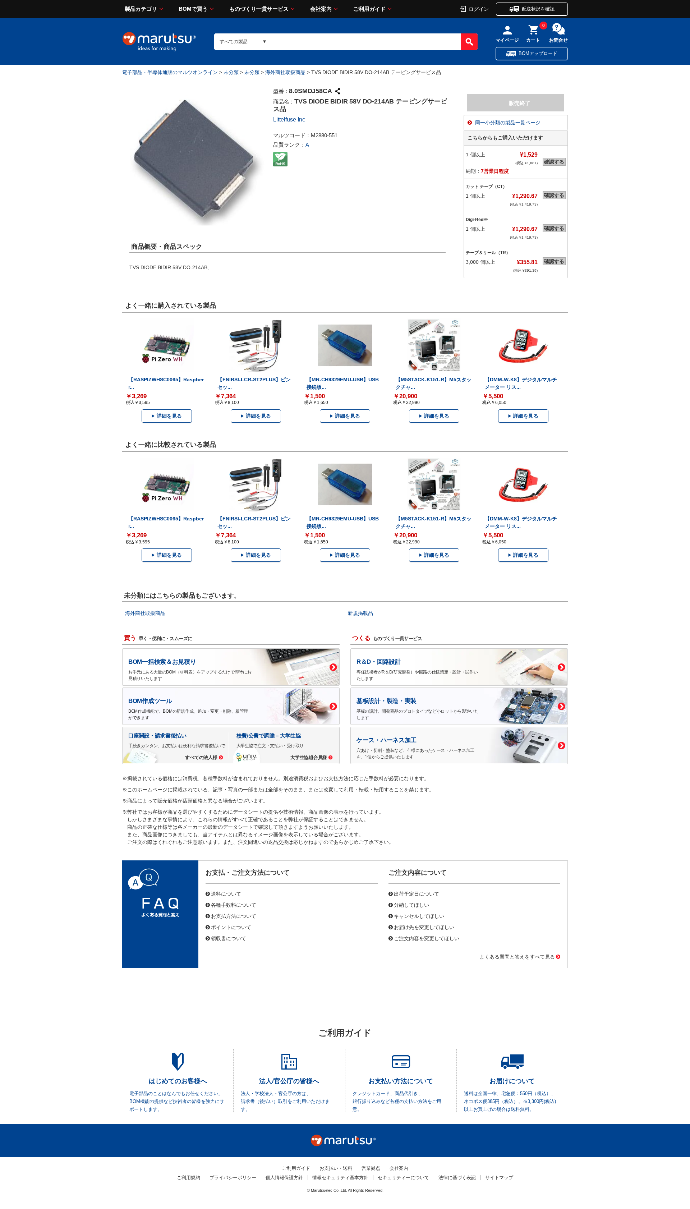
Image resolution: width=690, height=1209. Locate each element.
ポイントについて (231, 926)
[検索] (469, 41)
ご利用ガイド (369, 9)
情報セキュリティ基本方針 (340, 1177)
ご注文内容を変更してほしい (426, 938)
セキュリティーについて (403, 1177)
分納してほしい (411, 904)
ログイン (479, 9)
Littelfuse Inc (289, 119)
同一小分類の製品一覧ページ (507, 122)
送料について (226, 893)
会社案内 (321, 9)
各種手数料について (233, 904)
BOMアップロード (538, 53)
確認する (554, 162)
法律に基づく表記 (457, 1177)
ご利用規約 (188, 1177)
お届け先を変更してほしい (424, 926)
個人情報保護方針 (284, 1177)
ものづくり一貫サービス (259, 9)
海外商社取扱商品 (285, 72)
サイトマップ (499, 1177)
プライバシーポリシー (233, 1177)
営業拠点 (371, 1168)
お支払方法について (233, 915)
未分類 (231, 72)
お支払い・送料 (335, 1168)
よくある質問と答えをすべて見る (517, 956)
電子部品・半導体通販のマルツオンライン (170, 72)
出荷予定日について (416, 893)
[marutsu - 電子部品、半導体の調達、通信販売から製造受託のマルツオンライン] (159, 41)
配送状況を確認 (538, 9)
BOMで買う (193, 9)
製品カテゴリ (141, 9)
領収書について (228, 938)
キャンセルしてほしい (419, 915)
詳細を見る (169, 416)
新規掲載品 (360, 613)
